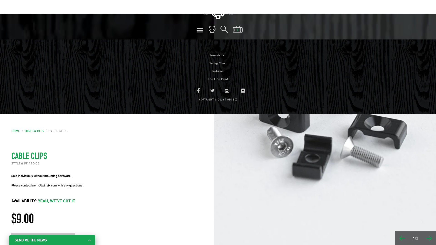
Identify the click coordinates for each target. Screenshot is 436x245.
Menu (200, 29)
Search (224, 29)
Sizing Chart (217, 63)
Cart (238, 29)
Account (212, 29)
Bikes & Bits (34, 131)
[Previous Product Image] (402, 238)
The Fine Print (218, 79)
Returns (217, 71)
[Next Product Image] (429, 238)
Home (15, 131)
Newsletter (218, 55)
